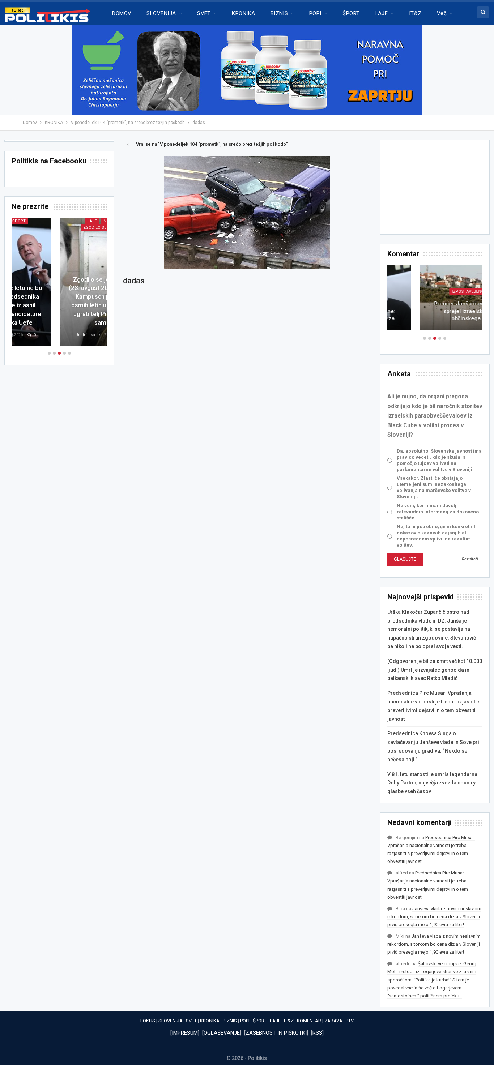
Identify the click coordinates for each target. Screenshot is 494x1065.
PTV (350, 1020)
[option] (434, 301)
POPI (315, 13)
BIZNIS (279, 13)
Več (442, 13)
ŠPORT (350, 13)
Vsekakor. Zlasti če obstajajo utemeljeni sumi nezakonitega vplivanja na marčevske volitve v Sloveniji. (434, 487)
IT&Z (415, 13)
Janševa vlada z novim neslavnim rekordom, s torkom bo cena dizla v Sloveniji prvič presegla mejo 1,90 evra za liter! (434, 916)
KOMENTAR (309, 1020)
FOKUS (147, 1020)
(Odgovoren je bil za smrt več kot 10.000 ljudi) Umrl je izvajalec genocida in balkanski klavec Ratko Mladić (434, 669)
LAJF (381, 13)
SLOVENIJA (161, 13)
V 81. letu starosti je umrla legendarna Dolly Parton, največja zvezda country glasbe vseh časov (432, 783)
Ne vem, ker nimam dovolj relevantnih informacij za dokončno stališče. (438, 512)
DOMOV (121, 13)
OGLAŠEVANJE (222, 1033)
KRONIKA (243, 13)
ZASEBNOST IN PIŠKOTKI (276, 1033)
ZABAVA (333, 1020)
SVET (204, 13)
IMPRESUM (185, 1033)
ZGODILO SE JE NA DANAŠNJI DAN (60, 227)
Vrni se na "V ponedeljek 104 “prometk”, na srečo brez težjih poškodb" (211, 144)
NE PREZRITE (67, 221)
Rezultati (470, 558)
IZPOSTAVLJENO (435, 291)
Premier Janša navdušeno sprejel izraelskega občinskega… (434, 311)
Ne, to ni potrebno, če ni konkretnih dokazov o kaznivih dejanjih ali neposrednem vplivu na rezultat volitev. (437, 536)
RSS (317, 1033)
